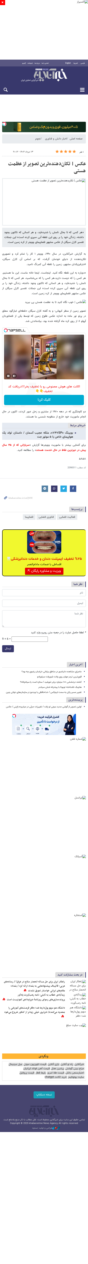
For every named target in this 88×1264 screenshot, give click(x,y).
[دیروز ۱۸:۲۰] (76, 999)
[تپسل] (4, 124)
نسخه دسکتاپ (44, 1095)
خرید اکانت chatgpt (56, 1077)
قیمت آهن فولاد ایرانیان (36, 1069)
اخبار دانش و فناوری (56, 139)
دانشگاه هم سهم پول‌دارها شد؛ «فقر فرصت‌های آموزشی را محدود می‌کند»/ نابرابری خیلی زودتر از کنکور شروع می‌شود (34, 1010)
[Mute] (14, 375)
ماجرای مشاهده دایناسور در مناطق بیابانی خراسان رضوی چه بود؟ (52, 672)
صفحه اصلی (76, 139)
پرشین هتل (57, 1069)
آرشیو (24, 63)
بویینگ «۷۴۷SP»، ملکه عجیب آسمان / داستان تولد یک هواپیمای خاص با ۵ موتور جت (37, 435)
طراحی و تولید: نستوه (42, 1128)
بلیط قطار (40, 1073)
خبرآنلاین (44, 75)
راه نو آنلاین (66, 1064)
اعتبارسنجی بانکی (74, 1073)
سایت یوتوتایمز (76, 1077)
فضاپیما (29, 517)
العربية (75, 63)
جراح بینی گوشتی (74, 1069)
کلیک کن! (44, 400)
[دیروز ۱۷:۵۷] (76, 986)
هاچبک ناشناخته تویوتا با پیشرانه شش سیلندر (60, 687)
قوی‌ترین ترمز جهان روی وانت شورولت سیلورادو (59, 677)
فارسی (83, 63)
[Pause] (8, 375)
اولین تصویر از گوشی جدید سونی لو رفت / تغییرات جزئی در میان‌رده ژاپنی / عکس (44, 707)
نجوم (38, 139)
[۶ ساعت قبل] (76, 1012)
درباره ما (37, 63)
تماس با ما (45, 63)
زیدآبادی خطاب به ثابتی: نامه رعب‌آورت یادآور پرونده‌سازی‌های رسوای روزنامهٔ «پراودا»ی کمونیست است (36, 997)
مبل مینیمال (15, 1064)
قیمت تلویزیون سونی (34, 1064)
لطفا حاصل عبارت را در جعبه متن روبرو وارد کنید (58, 633)
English (68, 63)
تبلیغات (30, 63)
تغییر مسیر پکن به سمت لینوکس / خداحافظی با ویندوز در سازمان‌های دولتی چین (44, 692)
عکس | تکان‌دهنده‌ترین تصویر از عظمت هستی (47, 167)
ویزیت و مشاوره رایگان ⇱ (44, 571)
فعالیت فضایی (67, 517)
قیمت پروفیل (26, 1073)
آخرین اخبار (75, 664)
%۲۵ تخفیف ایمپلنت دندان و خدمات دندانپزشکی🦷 (44, 559)
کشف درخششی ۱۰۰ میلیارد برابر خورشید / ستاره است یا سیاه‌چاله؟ (51, 682)
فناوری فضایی (46, 517)
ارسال (8, 648)
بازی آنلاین (53, 1064)
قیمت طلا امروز (55, 1073)
